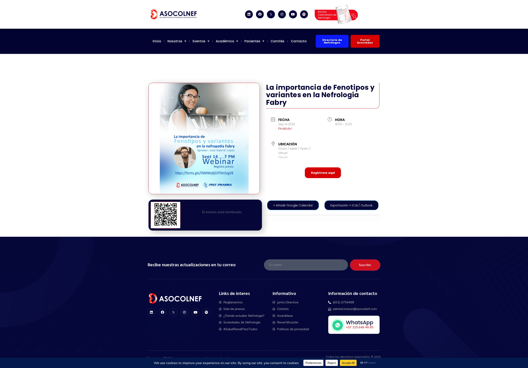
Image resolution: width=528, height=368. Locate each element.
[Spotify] (304, 14)
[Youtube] (293, 14)
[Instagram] (282, 14)
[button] (332, 41)
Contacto (298, 41)
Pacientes (252, 41)
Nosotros (174, 41)
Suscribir (365, 265)
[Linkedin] (249, 14)
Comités (277, 41)
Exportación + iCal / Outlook (351, 205)
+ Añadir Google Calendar (293, 205)
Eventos (199, 41)
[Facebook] (260, 14)
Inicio (157, 41)
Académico (225, 41)
